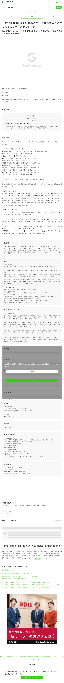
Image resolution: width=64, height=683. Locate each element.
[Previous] (4, 60)
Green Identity (36, 609)
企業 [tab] (10, 16)
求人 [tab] (32, 16)
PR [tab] (53, 16)
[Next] (59, 60)
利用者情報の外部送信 (45, 606)
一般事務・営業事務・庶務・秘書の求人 (42, 582)
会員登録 (59, 7)
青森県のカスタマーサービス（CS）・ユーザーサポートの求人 (19, 576)
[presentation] (32, 11)
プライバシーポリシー (21, 606)
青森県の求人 (5, 570)
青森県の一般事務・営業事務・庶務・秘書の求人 (15, 573)
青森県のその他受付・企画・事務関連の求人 (14, 578)
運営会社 (12, 606)
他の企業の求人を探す (32, 677)
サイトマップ (27, 609)
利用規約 (54, 606)
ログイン (52, 7)
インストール (58, 2)
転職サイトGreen (4, 620)
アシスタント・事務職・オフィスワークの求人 (15, 582)
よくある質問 (60, 606)
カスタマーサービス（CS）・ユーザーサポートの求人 (46, 584)
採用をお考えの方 (4, 606)
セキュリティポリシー (33, 606)
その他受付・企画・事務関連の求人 (40, 587)
